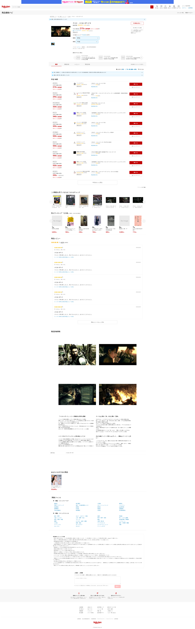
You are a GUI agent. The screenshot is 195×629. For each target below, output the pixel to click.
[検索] (151, 6)
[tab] (56, 64)
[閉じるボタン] (144, 19)
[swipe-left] (75, 57)
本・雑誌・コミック (62, 16)
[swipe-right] (141, 57)
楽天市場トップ (53, 16)
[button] (161, 6)
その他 (69, 16)
